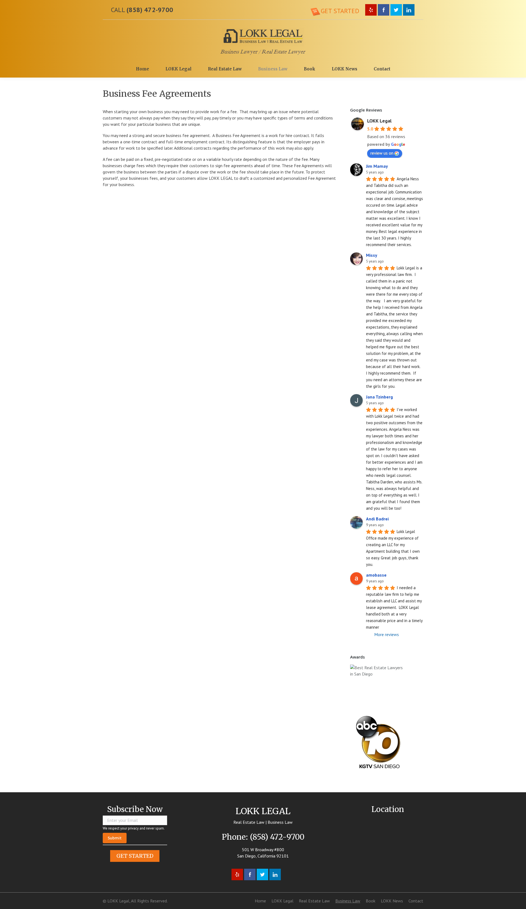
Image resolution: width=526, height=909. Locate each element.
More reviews (386, 634)
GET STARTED (134, 856)
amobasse (376, 575)
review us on (381, 153)
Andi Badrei (377, 519)
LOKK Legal (379, 121)
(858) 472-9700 (150, 9)
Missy (371, 255)
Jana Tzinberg (379, 397)
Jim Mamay (377, 166)
